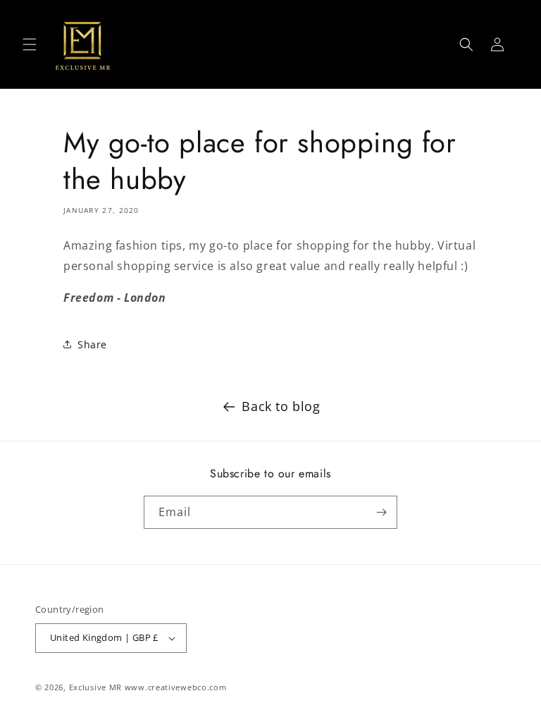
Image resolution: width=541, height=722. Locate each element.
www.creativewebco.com (176, 687)
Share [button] (92, 344)
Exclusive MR (95, 687)
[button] (29, 44)
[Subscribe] (381, 512)
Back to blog (281, 406)
